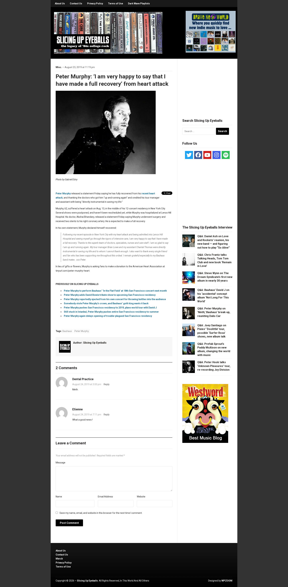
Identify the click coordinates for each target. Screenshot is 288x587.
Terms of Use (115, 3)
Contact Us (76, 3)
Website (141, 496)
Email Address (105, 496)
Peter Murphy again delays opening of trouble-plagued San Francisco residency (108, 316)
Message (60, 462)
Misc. (59, 67)
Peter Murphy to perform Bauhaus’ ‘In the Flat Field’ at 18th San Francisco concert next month (115, 290)
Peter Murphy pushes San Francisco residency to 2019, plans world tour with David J (110, 307)
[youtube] (207, 155)
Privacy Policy (95, 3)
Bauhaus (67, 331)
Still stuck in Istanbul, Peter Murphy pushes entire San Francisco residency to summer (111, 311)
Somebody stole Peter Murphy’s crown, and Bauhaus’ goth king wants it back (106, 303)
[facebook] (198, 155)
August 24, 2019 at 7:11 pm (86, 414)
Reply (107, 384)
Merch (59, 558)
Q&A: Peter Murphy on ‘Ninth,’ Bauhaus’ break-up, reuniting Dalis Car (213, 312)
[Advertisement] (207, 84)
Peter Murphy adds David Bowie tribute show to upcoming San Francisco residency (110, 295)
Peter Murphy (63, 193)
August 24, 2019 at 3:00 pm (86, 384)
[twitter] (189, 155)
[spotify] (226, 155)
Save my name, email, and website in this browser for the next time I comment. (101, 513)
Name (59, 496)
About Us (60, 3)
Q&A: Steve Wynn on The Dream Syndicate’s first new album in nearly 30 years (214, 277)
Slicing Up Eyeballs (94, 342)
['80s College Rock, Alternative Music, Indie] (108, 32)
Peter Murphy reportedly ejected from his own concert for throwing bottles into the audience (115, 299)
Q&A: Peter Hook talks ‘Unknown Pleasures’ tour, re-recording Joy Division (213, 366)
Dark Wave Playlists (139, 3)
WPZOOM (227, 580)
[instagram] (216, 155)
